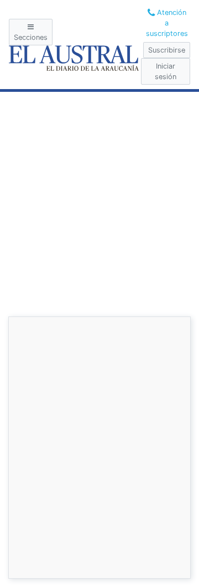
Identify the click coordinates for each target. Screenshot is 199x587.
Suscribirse (166, 50)
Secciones (31, 37)
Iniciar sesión (165, 71)
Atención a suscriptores (167, 23)
